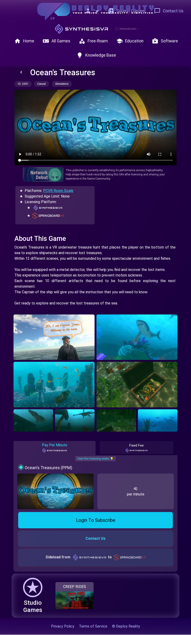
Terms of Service (93, 626)
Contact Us (169, 11)
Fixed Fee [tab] (136, 445)
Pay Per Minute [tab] (54, 445)
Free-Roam (93, 41)
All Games (56, 41)
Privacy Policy (62, 626)
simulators (61, 83)
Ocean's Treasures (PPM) (48, 467)
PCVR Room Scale (58, 190)
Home (24, 41)
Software (165, 41)
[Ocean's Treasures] (54, 337)
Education (129, 41)
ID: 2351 (23, 83)
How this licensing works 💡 (95, 458)
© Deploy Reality (126, 626)
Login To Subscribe (95, 520)
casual (41, 83)
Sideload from (78, 557)
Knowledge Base (96, 55)
